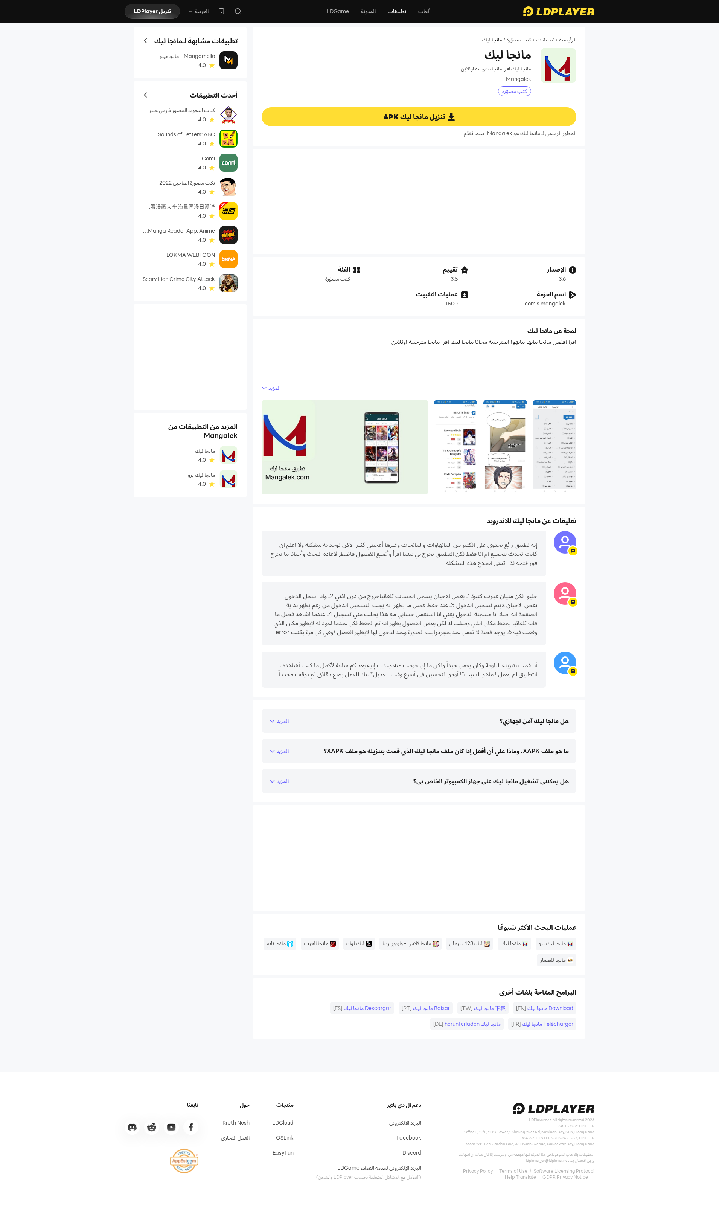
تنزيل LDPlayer (152, 11)
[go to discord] (132, 1127)
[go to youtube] (171, 1127)
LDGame (338, 11)
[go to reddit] (151, 1127)
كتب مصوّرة (519, 39)
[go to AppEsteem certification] (184, 1161)
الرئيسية (567, 39)
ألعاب (424, 11)
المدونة (368, 11)
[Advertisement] (419, 201)
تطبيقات (397, 11)
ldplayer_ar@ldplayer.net (547, 1160)
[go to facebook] (190, 1127)
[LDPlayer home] (558, 11)
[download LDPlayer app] (221, 11)
